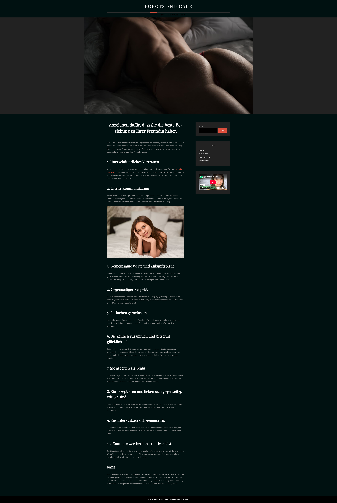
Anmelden (202, 150)
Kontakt (184, 15)
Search (201, 126)
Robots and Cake (168, 6)
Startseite (153, 15)
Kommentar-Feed (204, 157)
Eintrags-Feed (203, 154)
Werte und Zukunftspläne (169, 15)
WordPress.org (204, 161)
